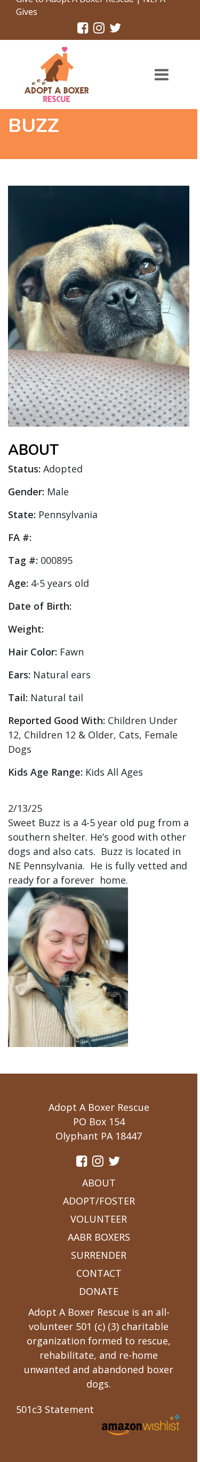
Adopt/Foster (99, 1200)
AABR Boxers (99, 1237)
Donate (98, 1291)
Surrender (98, 1255)
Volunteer (98, 1218)
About (99, 1182)
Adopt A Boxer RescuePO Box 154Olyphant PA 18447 (99, 1121)
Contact (99, 1273)
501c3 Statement (55, 1409)
